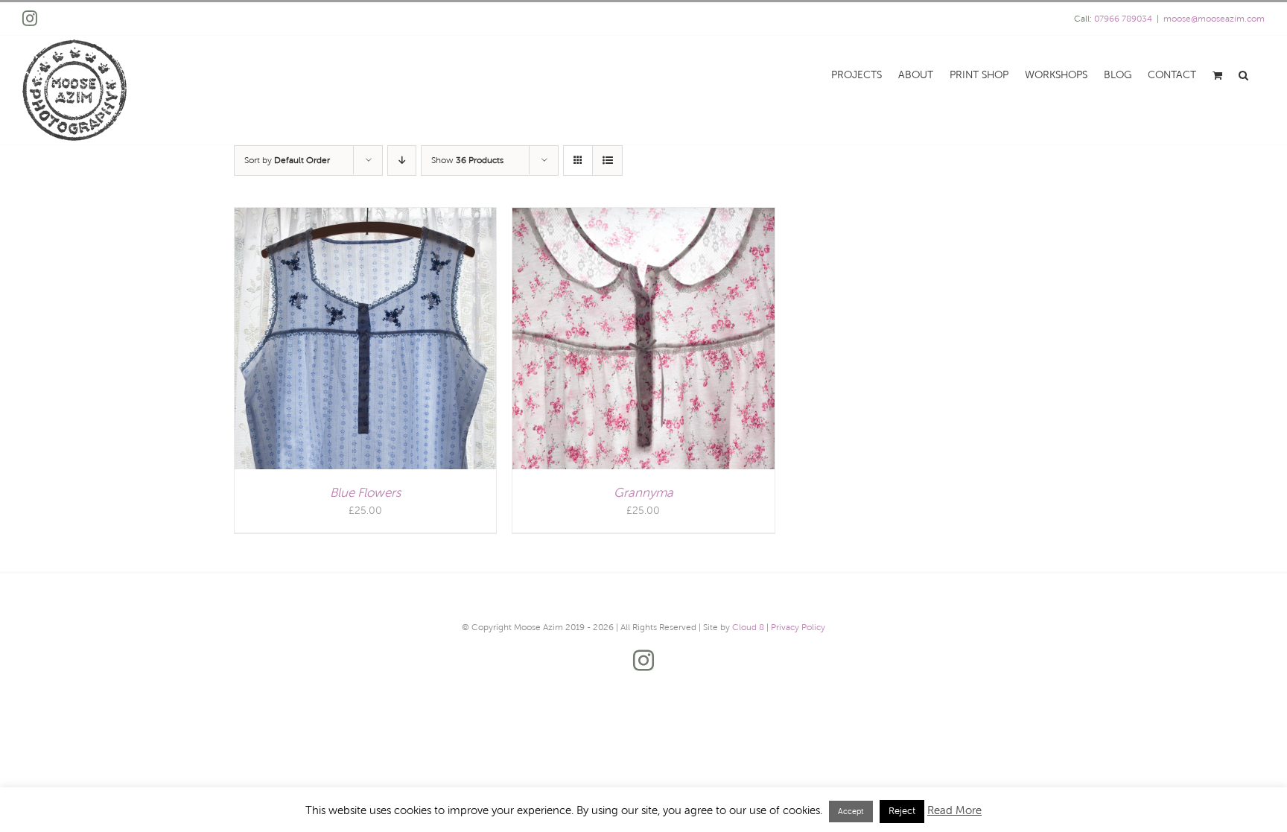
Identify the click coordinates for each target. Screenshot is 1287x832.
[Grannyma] (643, 216)
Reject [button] (902, 811)
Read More (954, 810)
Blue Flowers (365, 493)
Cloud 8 (748, 627)
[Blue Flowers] (365, 216)
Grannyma (643, 493)
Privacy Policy (798, 627)
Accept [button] (851, 811)
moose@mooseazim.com (1214, 18)
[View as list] (607, 160)
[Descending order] (401, 160)
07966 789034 (1123, 18)
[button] (1243, 74)
